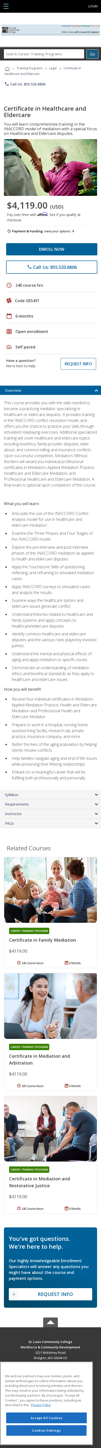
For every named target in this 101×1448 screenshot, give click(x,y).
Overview (13, 390)
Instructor (13, 813)
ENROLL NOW (51, 249)
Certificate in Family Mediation (42, 940)
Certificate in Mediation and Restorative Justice (39, 1182)
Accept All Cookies (47, 1418)
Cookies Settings (46, 1430)
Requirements (17, 804)
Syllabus (11, 794)
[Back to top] (50, 1341)
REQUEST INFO (78, 364)
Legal (53, 68)
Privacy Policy (41, 1405)
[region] (46, 1403)
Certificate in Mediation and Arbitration (39, 1059)
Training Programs (29, 68)
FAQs (9, 823)
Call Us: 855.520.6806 (24, 84)
